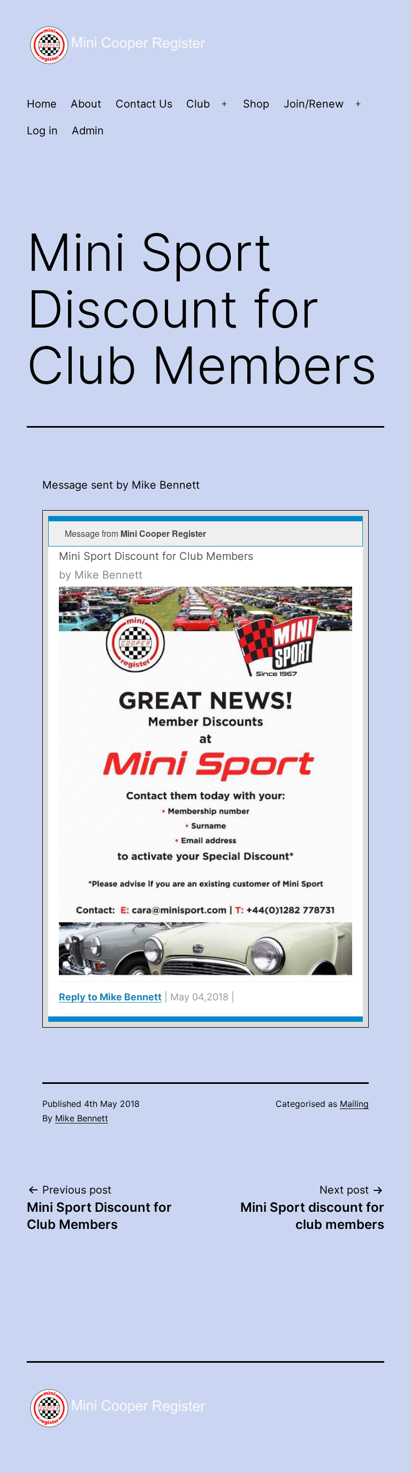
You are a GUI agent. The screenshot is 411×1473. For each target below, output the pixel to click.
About (86, 103)
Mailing (354, 1103)
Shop (256, 103)
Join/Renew (314, 103)
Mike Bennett (81, 1118)
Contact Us (144, 103)
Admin (88, 130)
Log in (42, 130)
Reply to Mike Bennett (110, 997)
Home (42, 103)
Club (198, 103)
